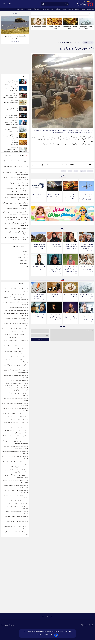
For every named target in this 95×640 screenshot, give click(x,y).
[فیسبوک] (39, 165)
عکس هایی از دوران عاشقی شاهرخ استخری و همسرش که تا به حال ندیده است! (87, 247)
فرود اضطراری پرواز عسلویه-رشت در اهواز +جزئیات (70, 197)
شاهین (82, 171)
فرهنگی (58, 9)
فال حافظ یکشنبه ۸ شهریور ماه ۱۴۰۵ (39, 27)
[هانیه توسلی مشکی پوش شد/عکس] (38, 259)
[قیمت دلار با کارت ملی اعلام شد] (23, 109)
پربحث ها (5, 156)
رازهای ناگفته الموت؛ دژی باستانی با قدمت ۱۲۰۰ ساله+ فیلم (39, 246)
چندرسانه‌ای (28, 9)
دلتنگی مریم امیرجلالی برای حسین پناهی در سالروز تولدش (86, 269)
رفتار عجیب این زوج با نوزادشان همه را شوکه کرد (52, 196)
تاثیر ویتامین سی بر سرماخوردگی (18, 332)
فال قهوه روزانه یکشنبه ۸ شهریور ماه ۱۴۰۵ (55, 296)
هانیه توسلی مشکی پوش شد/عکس (39, 268)
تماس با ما (8, 4)
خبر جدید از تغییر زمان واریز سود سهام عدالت (11, 103)
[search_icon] (42, 4)
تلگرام (85, 625)
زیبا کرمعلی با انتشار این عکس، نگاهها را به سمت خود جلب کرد (39, 317)
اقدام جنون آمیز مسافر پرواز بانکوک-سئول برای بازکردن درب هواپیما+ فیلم (84, 197)
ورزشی (53, 9)
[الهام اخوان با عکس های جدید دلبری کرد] (54, 237)
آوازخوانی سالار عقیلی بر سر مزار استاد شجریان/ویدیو (14, 417)
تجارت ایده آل (24, 261)
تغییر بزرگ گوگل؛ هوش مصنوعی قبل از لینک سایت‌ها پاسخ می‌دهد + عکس (11, 150)
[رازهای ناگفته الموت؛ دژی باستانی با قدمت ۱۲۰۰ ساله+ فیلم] (38, 237)
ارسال (40, 339)
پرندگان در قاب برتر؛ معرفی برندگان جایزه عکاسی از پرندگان (14, 37)
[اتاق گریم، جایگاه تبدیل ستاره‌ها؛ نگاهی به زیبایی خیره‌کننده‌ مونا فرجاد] (70, 237)
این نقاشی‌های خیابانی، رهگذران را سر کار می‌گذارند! (14, 414)
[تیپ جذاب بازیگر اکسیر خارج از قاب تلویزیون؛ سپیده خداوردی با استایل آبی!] (54, 259)
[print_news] (42, 165)
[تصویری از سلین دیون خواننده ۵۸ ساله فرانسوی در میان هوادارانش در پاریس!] (86, 307)
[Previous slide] (2, 25)
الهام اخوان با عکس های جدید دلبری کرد (55, 245)
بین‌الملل (70, 9)
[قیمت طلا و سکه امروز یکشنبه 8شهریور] (70, 21)
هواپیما (90, 171)
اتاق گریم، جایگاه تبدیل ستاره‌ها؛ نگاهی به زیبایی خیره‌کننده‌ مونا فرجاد (71, 246)
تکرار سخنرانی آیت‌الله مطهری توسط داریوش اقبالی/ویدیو (55, 317)
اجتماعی (64, 9)
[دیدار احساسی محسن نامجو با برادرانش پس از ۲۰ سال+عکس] (70, 307)
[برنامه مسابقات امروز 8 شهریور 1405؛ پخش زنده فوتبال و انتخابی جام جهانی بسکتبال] (23, 116)
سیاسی (77, 9)
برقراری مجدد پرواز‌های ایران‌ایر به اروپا (37, 196)
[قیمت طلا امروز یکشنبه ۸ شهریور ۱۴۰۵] (54, 21)
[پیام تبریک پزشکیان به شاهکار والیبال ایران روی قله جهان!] (23, 122)
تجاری (63, 171)
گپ (92, 625)
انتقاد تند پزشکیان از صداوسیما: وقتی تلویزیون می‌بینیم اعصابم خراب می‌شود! (10, 83)
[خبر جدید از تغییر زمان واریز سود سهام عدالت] (23, 102)
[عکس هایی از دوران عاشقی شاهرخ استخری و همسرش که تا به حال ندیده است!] (86, 237)
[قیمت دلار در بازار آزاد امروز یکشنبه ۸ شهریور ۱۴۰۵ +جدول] (86, 21)
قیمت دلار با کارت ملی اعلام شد (11, 110)
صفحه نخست (90, 9)
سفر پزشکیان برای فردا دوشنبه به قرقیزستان (16, 338)
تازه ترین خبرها (24, 264)
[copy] (89, 165)
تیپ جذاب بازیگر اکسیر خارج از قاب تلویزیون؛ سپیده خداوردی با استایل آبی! (55, 270)
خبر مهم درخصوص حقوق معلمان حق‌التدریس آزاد (14, 346)
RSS (4, 4)
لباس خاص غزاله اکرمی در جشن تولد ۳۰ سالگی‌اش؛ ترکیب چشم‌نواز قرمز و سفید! (71, 270)
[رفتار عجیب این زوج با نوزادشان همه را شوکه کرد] (54, 186)
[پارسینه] (84, 4)
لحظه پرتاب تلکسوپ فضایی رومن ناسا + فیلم (11, 90)
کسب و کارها (20, 9)
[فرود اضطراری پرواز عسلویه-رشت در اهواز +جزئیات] (70, 186)
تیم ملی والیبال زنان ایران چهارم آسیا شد (17, 428)
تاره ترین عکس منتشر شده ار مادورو (18, 307)
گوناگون (91, 14)
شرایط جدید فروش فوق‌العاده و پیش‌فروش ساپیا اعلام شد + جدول (39, 297)
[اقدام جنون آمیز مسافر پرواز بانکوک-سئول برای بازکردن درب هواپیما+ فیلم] (86, 186)
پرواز (76, 171)
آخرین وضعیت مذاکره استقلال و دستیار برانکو (15, 291)
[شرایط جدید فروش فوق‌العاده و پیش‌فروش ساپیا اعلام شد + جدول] (38, 287)
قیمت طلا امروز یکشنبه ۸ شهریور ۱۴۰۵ (54, 27)
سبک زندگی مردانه (23, 257)
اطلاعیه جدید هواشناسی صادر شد (18, 294)
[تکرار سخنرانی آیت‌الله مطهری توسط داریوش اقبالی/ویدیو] (54, 307)
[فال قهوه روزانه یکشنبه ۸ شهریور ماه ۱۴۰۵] (54, 287)
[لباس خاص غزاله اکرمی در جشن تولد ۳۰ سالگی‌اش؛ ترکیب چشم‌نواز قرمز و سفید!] (70, 259)
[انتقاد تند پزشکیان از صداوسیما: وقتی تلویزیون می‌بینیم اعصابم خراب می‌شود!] (23, 82)
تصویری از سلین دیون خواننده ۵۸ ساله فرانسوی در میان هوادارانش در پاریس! (87, 318)
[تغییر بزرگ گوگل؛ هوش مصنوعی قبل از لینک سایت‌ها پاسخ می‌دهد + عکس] (23, 149)
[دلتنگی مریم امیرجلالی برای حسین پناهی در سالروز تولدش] (86, 259)
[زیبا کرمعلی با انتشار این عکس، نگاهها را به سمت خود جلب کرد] (38, 307)
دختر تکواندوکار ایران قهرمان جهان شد (17, 357)
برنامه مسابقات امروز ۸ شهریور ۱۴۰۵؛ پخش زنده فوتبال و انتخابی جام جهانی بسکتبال (11, 117)
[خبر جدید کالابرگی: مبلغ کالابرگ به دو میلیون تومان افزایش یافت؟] (23, 95)
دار (70, 171)
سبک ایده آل (24, 254)
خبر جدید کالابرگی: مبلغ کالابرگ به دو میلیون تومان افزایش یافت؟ (11, 96)
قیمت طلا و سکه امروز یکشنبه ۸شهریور (70, 27)
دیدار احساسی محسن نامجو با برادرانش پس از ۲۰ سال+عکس (71, 317)
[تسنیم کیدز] (62, 214)
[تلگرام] (36, 165)
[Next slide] (26, 25)
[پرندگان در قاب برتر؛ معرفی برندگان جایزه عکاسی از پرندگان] (15, 25)
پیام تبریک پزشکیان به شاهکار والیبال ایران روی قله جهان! (10, 123)
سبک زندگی (36, 9)
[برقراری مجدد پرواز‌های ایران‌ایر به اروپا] (38, 186)
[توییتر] (33, 165)
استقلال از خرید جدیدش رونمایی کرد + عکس (15, 288)
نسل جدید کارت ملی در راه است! (18, 420)
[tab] (18, 41)
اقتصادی (83, 9)
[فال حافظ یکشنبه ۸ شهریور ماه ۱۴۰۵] (38, 21)
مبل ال (26, 267)
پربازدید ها (21, 156)
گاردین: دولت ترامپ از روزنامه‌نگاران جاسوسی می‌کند (14, 329)
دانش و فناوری (45, 9)
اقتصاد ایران (24, 251)
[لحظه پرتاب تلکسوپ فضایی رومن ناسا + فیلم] (23, 89)
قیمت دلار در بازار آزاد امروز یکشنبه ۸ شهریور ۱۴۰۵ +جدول (86, 27)
